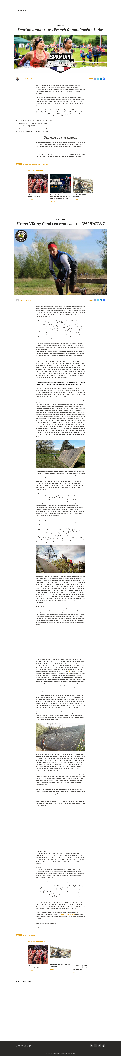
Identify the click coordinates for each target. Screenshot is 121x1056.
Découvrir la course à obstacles (30, 6)
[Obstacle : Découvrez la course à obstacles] (23, 1046)
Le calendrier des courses (50, 6)
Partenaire (22, 300)
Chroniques (58, 219)
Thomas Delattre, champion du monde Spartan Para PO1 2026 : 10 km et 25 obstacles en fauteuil (60, 196)
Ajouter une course (21, 11)
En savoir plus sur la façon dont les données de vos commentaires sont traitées (72, 1025)
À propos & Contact (87, 6)
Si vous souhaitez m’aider (66, 915)
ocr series (25, 935)
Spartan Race (44, 164)
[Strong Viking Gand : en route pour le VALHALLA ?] (60, 261)
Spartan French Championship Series (31, 164)
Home (17, 6)
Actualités (63, 6)
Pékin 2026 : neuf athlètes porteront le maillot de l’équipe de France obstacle (82, 967)
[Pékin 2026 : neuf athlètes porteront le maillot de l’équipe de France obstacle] (83, 954)
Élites (63, 25)
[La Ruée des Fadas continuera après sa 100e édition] (38, 183)
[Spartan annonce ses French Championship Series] (60, 54)
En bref (63, 219)
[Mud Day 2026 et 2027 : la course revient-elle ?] (83, 183)
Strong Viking (32, 935)
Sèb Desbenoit (23, 78)
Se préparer (74, 6)
